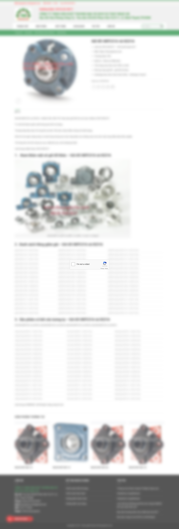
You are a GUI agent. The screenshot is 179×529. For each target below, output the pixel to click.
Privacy (102, 268)
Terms (106, 268)
